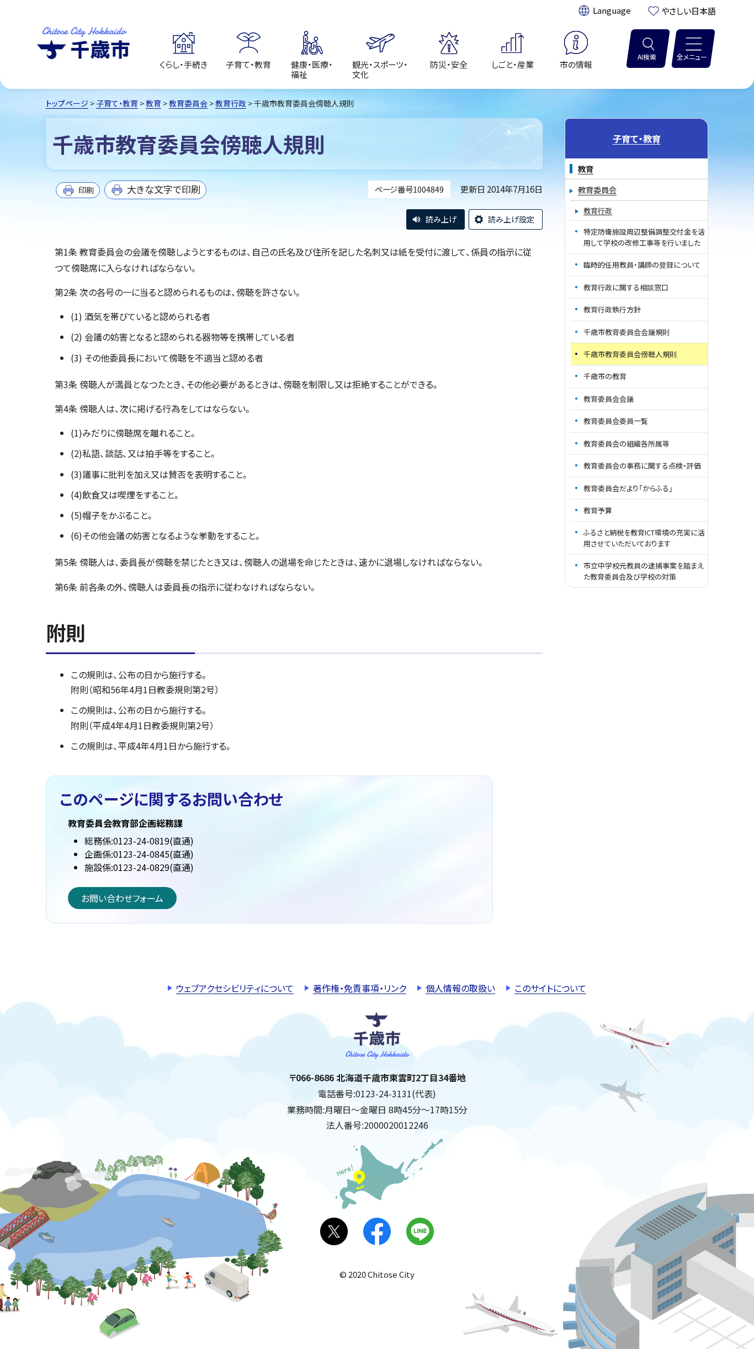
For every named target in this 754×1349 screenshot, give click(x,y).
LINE (420, 1231)
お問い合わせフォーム (122, 898)
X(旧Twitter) (334, 1231)
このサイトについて (550, 988)
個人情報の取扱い (460, 988)
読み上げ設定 (511, 219)
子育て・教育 (117, 103)
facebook (377, 1231)
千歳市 (83, 41)
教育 (153, 103)
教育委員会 (188, 103)
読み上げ (441, 219)
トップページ (67, 103)
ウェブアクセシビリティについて (235, 988)
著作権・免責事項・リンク (359, 988)
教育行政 (230, 103)
